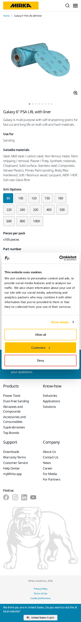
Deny (40, 360)
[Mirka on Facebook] (6, 497)
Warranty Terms (14, 457)
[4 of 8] (39, 104)
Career (47, 468)
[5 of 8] (42, 104)
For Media (50, 474)
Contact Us (50, 457)
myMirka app (12, 474)
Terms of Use (40, 593)
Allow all (40, 334)
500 (62, 209)
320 (35, 209)
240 (22, 209)
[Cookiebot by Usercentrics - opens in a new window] (59, 258)
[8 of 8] (51, 104)
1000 (36, 221)
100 (20, 198)
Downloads (11, 452)
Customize (38, 347)
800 (22, 221)
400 (49, 209)
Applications (51, 401)
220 (9, 209)
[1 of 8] (29, 104)
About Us (49, 452)
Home (6, 15)
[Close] (76, 607)
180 (60, 198)
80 (8, 198)
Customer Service (15, 463)
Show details (60, 322)
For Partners (51, 479)
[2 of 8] (32, 104)
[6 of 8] (45, 104)
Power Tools (11, 395)
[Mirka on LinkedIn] (24, 497)
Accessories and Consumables (14, 419)
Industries (50, 395)
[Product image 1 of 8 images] (40, 60)
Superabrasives (14, 427)
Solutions (49, 406)
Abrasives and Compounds (13, 409)
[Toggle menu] (75, 5)
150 (47, 198)
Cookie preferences (40, 598)
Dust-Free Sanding (16, 401)
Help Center (11, 468)
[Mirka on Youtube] (33, 497)
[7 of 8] (48, 104)
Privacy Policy (40, 588)
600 (9, 221)
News (47, 463)
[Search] (67, 5)
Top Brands (11, 433)
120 (34, 198)
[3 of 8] (36, 104)
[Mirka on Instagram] (15, 497)
